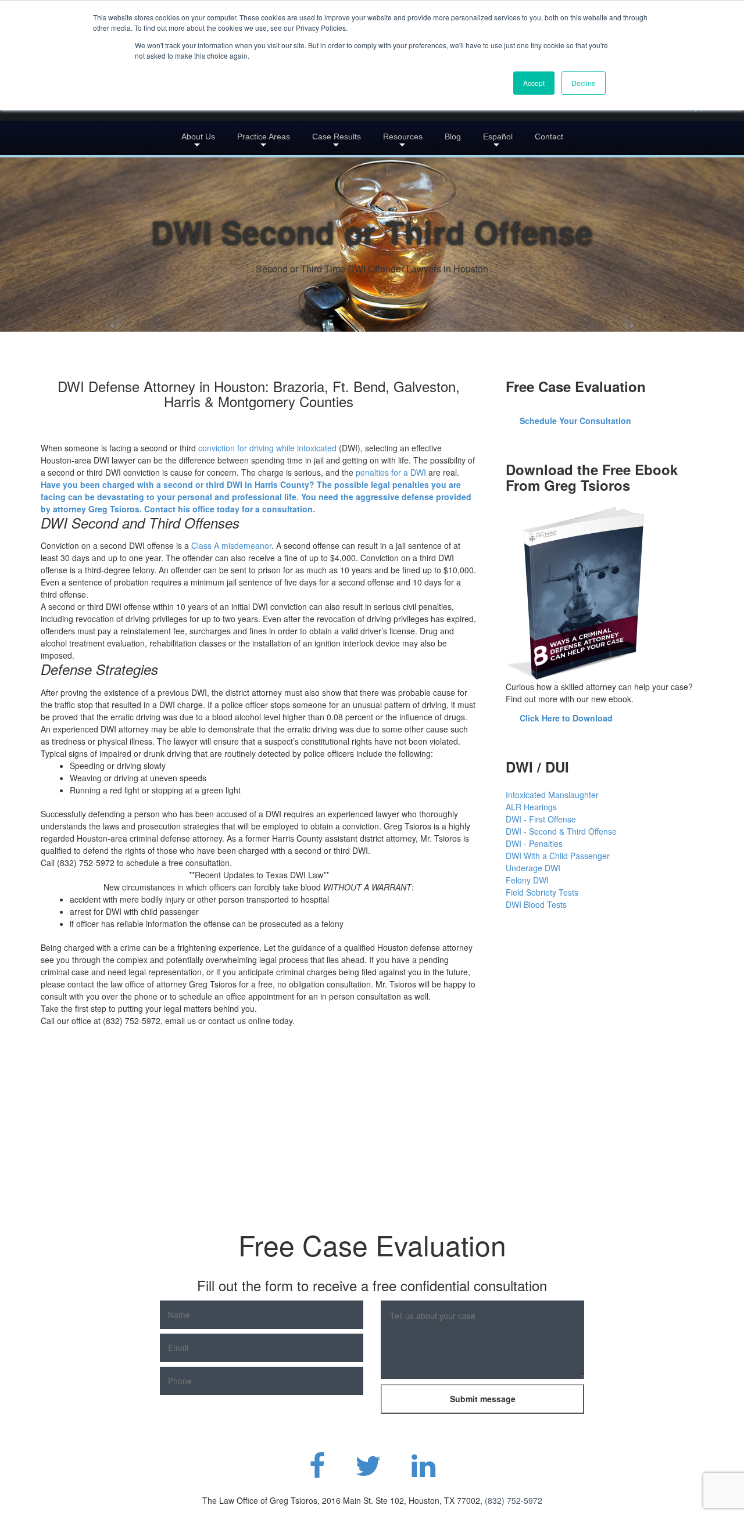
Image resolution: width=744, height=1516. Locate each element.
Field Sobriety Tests (542, 892)
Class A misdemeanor (231, 545)
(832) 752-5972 (513, 1500)
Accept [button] (534, 83)
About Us (198, 136)
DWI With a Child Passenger (558, 855)
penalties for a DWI (391, 472)
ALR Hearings (531, 807)
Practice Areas (263, 136)
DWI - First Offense (541, 819)
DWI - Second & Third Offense (561, 831)
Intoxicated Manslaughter (552, 794)
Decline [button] (583, 83)
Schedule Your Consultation (575, 420)
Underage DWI (533, 868)
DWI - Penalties (534, 843)
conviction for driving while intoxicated (267, 448)
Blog (453, 136)
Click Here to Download (566, 718)
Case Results (336, 136)
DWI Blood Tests (536, 904)
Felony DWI (527, 880)
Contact (549, 136)
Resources (403, 136)
